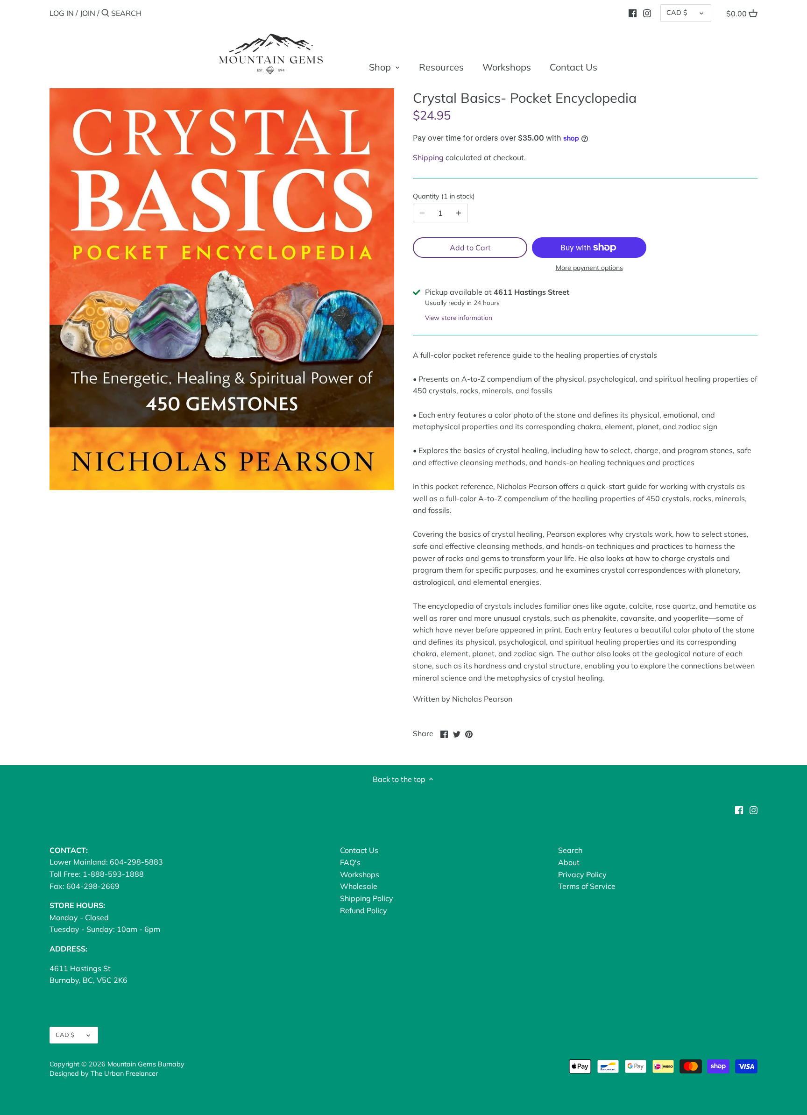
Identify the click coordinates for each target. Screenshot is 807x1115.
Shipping (428, 157)
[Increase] (458, 213)
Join (87, 13)
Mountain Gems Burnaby (145, 1064)
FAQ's (350, 862)
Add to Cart (470, 247)
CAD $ (676, 12)
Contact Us (359, 850)
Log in (62, 13)
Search (570, 850)
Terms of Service (587, 886)
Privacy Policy (582, 874)
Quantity (443, 196)
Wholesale (358, 886)
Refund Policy (363, 910)
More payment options (589, 267)
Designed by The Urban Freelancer (104, 1073)
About (569, 862)
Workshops (359, 874)
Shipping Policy (366, 898)
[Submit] (105, 14)
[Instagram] (647, 12)
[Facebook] (633, 12)
